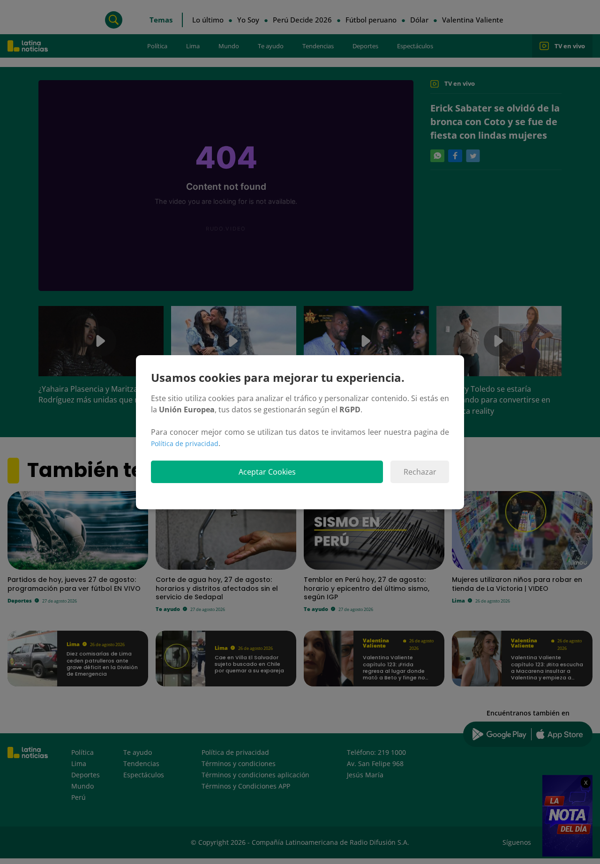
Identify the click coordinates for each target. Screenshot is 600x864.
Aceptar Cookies (267, 472)
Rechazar (420, 472)
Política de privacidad (184, 443)
